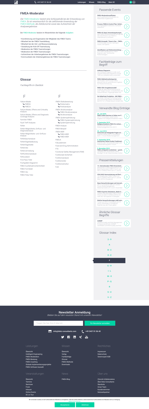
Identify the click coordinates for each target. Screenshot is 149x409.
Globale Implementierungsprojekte (38, 364)
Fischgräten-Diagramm (29, 163)
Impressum (102, 351)
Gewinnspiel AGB (104, 357)
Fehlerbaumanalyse (27, 139)
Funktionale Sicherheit (63, 155)
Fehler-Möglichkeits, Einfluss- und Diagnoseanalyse (33, 130)
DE (130, 2)
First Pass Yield (26, 160)
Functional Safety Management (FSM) (69, 152)
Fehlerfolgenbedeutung (29, 142)
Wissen (91, 2)
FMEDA (28, 104)
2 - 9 (109, 239)
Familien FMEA (26, 120)
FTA (56, 149)
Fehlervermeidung (27, 151)
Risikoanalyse (65, 107)
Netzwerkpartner (104, 392)
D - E (109, 255)
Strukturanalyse (66, 115)
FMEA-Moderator (31, 19)
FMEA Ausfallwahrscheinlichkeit (32, 166)
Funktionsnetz (60, 161)
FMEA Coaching (32, 362)
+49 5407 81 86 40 (44, 2)
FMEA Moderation (32, 357)
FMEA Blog (101, 2)
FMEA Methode (67, 362)
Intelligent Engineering (34, 354)
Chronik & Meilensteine (106, 379)
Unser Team (102, 387)
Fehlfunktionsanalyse (28, 154)
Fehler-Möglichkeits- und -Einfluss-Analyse (33, 135)
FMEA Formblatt (26, 169)
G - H (109, 265)
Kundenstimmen (104, 389)
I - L (109, 271)
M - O (109, 276)
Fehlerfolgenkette (26, 145)
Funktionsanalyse (62, 158)
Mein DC (112, 2)
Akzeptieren (64, 405)
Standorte (101, 384)
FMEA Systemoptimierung (70, 120)
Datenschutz (102, 354)
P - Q (109, 281)
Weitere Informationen (74, 401)
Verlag (64, 354)
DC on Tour (30, 395)
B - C (109, 250)
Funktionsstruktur (62, 164)
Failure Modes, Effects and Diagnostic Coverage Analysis (34, 116)
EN (134, 2)
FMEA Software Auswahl (35, 367)
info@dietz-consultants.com (64, 331)
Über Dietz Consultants (106, 382)
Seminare (29, 384)
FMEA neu (24, 172)
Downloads (66, 364)
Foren (28, 387)
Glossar (64, 359)
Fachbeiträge (66, 357)
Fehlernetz (24, 148)
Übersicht (29, 351)
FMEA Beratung (31, 359)
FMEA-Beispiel (60, 129)
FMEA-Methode (27, 24)
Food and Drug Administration (66, 146)
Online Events (31, 392)
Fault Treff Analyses (27, 123)
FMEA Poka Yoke (26, 175)
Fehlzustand (24, 157)
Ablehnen (85, 405)
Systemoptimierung (67, 123)
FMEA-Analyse (60, 126)
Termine (29, 382)
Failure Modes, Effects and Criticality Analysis (34, 111)
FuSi (57, 167)
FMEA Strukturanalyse (68, 112)
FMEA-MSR (64, 134)
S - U (109, 292)
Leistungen (82, 2)
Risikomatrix (65, 104)
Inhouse (29, 389)
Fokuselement (60, 143)
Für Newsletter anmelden (100, 323)
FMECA (28, 107)
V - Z (109, 297)
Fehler (22, 126)
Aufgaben (69, 32)
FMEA (23, 21)
